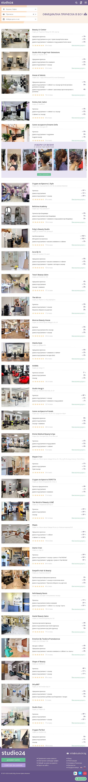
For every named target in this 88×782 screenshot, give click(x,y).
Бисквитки (71, 765)
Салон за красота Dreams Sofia (45, 125)
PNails (34, 525)
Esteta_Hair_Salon (39, 102)
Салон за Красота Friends (42, 411)
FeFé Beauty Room (39, 593)
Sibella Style (37, 343)
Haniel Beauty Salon (40, 616)
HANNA (35, 366)
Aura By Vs (36, 252)
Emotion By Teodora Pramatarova (46, 639)
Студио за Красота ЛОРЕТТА (44, 479)
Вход (69, 758)
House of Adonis (38, 75)
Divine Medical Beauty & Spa (43, 434)
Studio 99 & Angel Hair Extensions (46, 52)
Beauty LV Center (39, 30)
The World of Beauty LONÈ (43, 502)
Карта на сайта (43, 765)
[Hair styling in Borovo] (81, 767)
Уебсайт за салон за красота (47, 763)
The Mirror (36, 297)
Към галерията (44, 174)
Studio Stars (37, 707)
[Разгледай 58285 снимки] (44, 160)
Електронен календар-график (48, 761)
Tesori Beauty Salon (40, 275)
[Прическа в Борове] (85, 767)
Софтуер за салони (13, 765)
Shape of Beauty (38, 661)
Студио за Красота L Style (43, 184)
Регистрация (72, 761)
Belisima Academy (39, 206)
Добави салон (13, 760)
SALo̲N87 (35, 684)
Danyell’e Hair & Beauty (41, 570)
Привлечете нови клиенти (47, 758)
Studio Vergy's (38, 388)
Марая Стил (37, 457)
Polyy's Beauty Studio (41, 229)
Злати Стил (37, 548)
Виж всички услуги (78, 45)
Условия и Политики (75, 763)
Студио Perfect (38, 730)
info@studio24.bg (78, 753)
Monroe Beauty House (41, 320)
